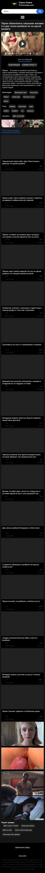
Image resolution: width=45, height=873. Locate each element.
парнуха (30, 111)
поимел (15, 111)
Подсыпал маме (28, 826)
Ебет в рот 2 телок (11, 826)
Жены (6, 101)
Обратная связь (22, 848)
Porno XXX (22, 856)
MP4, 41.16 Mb (18, 116)
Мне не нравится (15, 60)
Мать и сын (7, 830)
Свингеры (16, 97)
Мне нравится (12, 60)
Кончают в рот (29, 97)
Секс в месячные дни (23, 830)
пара (31, 106)
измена (12, 106)
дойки (6, 111)
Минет (6, 97)
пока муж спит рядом (11, 834)
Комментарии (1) (29, 65)
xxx (22, 111)
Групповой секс (21, 92)
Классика (34, 92)
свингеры (22, 106)
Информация (14, 65)
